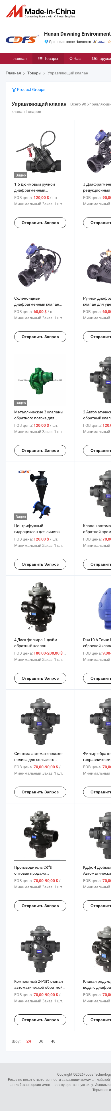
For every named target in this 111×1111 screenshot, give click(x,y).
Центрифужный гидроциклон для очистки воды (37, 531)
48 (53, 1041)
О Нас (75, 58)
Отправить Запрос (40, 222)
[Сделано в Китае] (41, 11)
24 (28, 1041)
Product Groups (30, 89)
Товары (51, 58)
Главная (19, 58)
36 (41, 1041)
